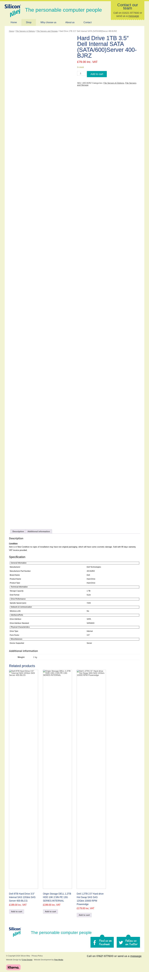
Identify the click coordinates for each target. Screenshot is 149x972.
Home (14, 22)
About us (69, 22)
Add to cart (97, 74)
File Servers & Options (25, 31)
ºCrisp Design (26, 960)
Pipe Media (58, 960)
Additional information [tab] (39, 531)
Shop (28, 22)
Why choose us (48, 22)
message (133, 16)
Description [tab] (18, 531)
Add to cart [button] (16, 911)
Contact (88, 22)
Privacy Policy (37, 956)
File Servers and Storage (47, 31)
